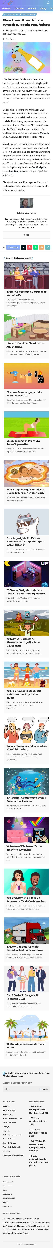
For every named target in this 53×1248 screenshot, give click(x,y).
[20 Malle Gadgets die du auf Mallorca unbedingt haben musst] (26, 675)
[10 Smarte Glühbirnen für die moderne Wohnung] (26, 830)
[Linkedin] (24, 235)
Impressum (7, 1186)
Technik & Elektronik (11, 1147)
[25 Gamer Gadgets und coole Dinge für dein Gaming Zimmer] (26, 574)
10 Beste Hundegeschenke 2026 (38, 1132)
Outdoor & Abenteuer (12, 1135)
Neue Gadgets (9, 1198)
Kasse (5, 1190)
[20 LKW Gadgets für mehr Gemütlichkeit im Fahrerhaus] (26, 930)
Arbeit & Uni (8, 1114)
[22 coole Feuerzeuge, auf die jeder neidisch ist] (26, 376)
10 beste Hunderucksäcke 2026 (37, 1121)
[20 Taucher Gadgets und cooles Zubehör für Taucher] (26, 781)
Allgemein (7, 1106)
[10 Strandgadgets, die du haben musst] (26, 1028)
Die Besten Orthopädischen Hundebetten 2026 (38, 1109)
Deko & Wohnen (28, 15)
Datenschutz (8, 1182)
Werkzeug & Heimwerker (13, 1155)
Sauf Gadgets (16, 171)
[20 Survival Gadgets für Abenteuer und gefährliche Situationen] (26, 623)
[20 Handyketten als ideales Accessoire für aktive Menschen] (26, 882)
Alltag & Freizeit (11, 15)
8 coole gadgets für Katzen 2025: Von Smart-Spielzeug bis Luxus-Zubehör (25, 541)
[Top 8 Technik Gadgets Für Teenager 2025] (26, 979)
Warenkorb (7, 1206)
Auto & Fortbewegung (12, 1118)
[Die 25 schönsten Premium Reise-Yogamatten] (26, 424)
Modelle (44, 132)
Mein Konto (7, 1194)
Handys (6, 1127)
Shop (5, 1202)
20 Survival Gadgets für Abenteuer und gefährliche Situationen (23, 642)
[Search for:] (23, 1089)
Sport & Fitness (9, 1143)
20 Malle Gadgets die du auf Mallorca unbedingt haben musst (23, 694)
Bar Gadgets (39, 167)
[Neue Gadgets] (10, 3)
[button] (5, 3)
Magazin (6, 1131)
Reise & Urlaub (9, 1139)
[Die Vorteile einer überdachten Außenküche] (26, 327)
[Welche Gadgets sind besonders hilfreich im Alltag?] (26, 730)
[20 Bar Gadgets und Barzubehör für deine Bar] (26, 275)
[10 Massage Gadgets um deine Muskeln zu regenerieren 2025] (26, 473)
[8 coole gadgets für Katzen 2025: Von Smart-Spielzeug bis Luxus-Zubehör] (26, 522)
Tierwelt (6, 1151)
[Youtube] (27, 235)
